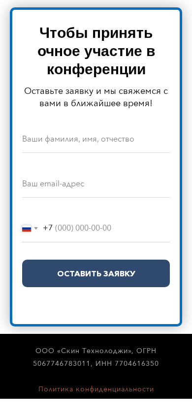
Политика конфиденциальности (96, 389)
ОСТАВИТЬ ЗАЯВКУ (96, 273)
